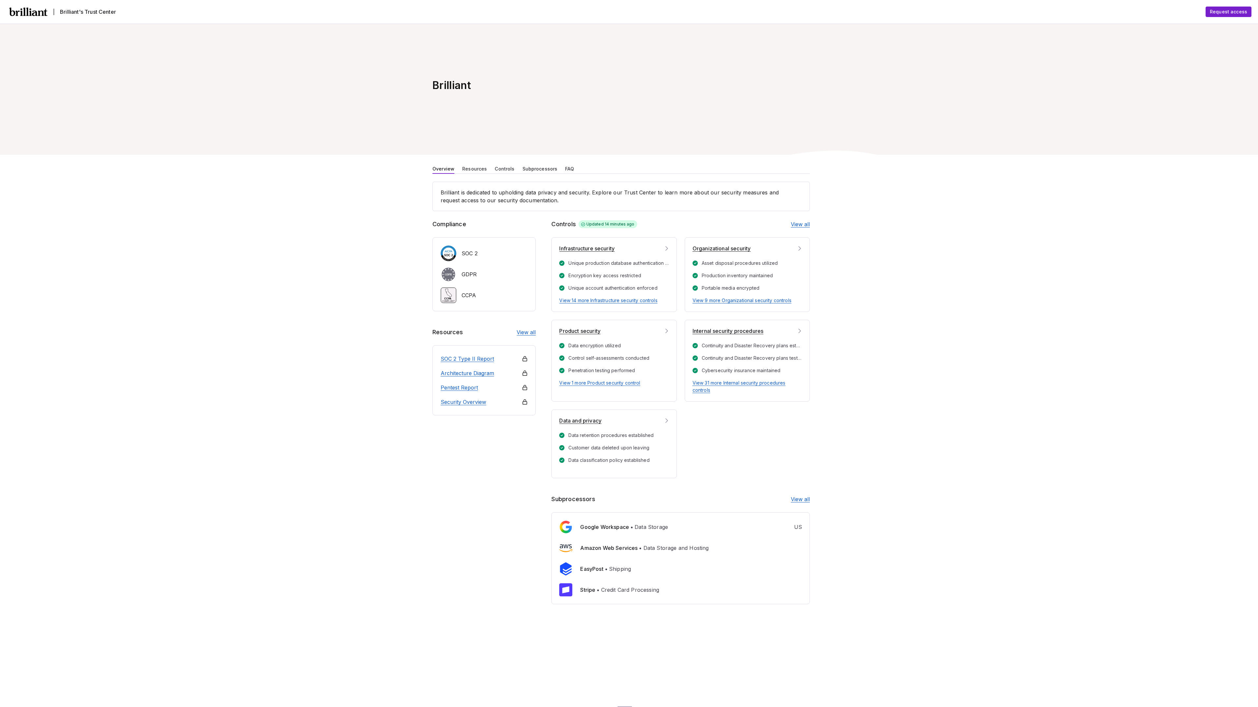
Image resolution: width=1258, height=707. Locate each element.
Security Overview (463, 402)
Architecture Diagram (467, 373)
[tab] (443, 168)
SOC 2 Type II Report (467, 358)
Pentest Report (459, 387)
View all (526, 332)
